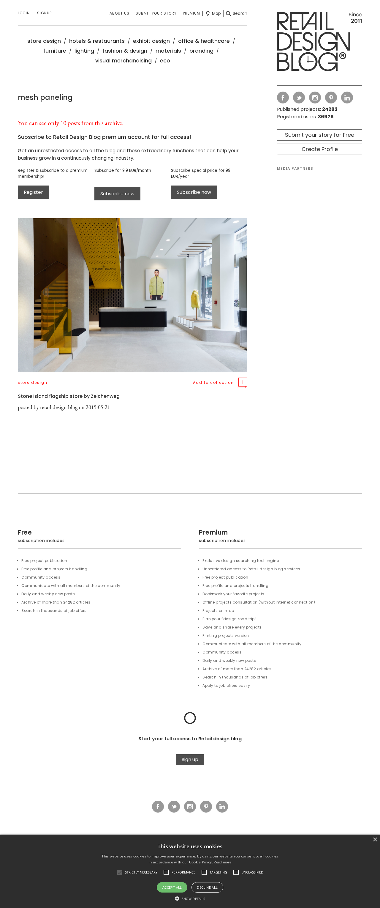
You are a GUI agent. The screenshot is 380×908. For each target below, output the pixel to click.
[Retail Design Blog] (319, 43)
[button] (120, 872)
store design (44, 41)
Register (33, 192)
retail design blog (59, 407)
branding (201, 50)
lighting (84, 50)
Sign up (190, 759)
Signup (44, 12)
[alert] (190, 871)
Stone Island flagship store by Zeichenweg (69, 396)
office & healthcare (204, 41)
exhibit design (151, 41)
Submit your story (156, 13)
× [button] (375, 840)
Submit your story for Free (319, 135)
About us (119, 13)
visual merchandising (123, 60)
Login (24, 12)
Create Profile (320, 149)
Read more (222, 862)
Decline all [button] (207, 887)
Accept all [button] (172, 887)
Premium (191, 13)
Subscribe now (117, 193)
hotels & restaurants (97, 41)
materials (168, 50)
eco (165, 60)
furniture (54, 50)
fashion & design (124, 50)
